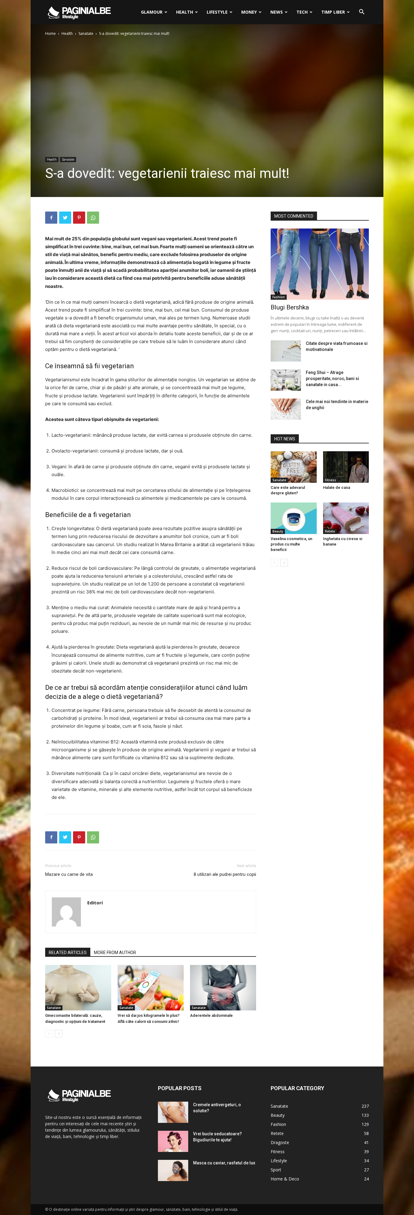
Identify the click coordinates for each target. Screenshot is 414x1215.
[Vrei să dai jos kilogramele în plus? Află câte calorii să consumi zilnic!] (151, 987)
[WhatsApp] (93, 218)
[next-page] (58, 1033)
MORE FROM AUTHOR (115, 952)
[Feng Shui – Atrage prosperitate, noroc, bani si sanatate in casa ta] (286, 380)
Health (184, 12)
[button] (361, 12)
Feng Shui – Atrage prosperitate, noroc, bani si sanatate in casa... (332, 378)
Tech (302, 12)
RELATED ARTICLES (68, 952)
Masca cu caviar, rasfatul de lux (224, 1162)
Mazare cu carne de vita (69, 874)
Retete (330, 531)
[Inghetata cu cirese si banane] (346, 518)
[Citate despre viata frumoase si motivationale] (286, 351)
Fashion (278, 297)
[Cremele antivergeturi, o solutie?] (173, 1112)
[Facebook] (51, 218)
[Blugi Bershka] (320, 264)
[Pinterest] (79, 218)
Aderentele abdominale (211, 1015)
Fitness (330, 480)
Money (249, 12)
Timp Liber (333, 12)
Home (50, 33)
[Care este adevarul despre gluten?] (294, 467)
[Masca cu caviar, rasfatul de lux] (173, 1170)
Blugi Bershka (290, 307)
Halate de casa (336, 487)
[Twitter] (65, 218)
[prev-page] (49, 1033)
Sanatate (85, 33)
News (276, 12)
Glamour (151, 12)
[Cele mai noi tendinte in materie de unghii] (286, 409)
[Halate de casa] (346, 467)
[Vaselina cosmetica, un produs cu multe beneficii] (294, 518)
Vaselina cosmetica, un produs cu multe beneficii (291, 544)
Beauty (277, 531)
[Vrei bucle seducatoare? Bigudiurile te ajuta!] (173, 1141)
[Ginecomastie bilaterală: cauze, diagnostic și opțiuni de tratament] (78, 987)
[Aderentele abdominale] (223, 987)
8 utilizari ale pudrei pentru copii (225, 874)
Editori (95, 903)
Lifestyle (217, 12)
